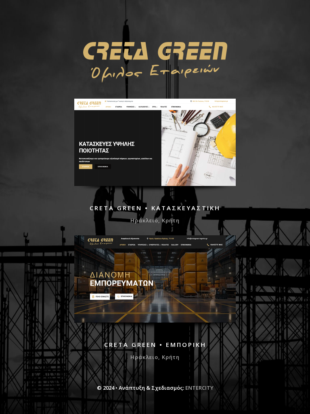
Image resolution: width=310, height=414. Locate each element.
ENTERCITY (199, 387)
